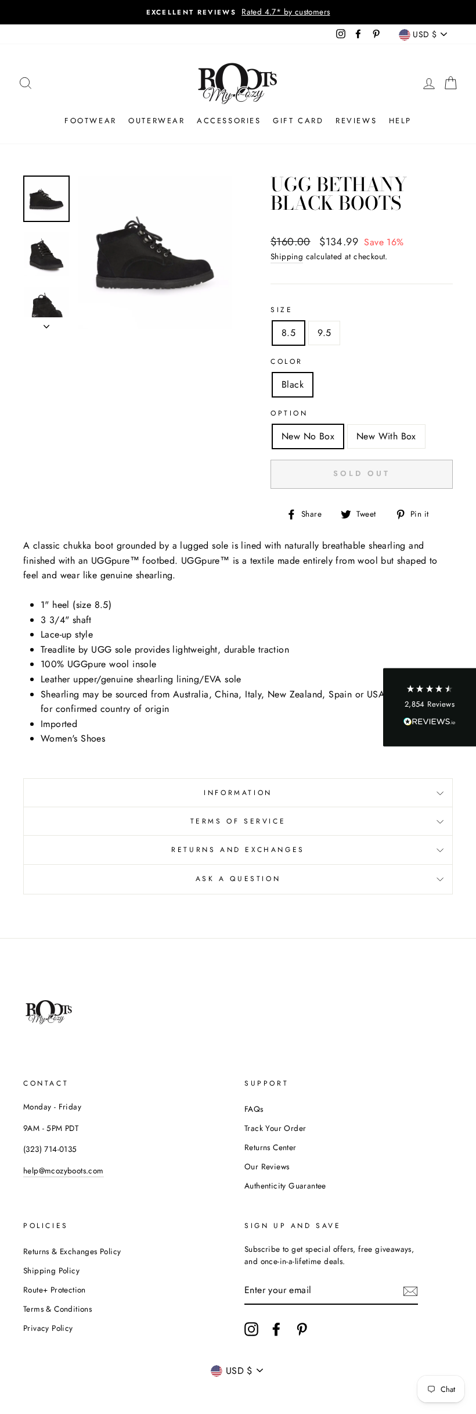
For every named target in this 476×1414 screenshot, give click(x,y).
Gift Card (298, 120)
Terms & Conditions (57, 1309)
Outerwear (156, 120)
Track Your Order (275, 1128)
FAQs (254, 1109)
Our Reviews (266, 1166)
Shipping (287, 256)
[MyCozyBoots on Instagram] (251, 1329)
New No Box (308, 436)
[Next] (46, 323)
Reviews (356, 120)
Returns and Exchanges (238, 849)
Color (287, 361)
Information (238, 792)
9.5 (324, 332)
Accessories (229, 120)
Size (282, 310)
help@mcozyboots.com (63, 1170)
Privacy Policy (48, 1328)
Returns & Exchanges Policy (72, 1251)
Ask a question (238, 879)
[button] (429, 707)
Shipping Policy (51, 1270)
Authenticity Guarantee (285, 1185)
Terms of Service (238, 821)
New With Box (386, 436)
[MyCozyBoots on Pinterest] (302, 1329)
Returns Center (270, 1147)
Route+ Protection (54, 1289)
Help (400, 120)
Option (289, 413)
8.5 (288, 332)
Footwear (90, 120)
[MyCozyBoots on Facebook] (276, 1329)
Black (293, 384)
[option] (238, 12)
